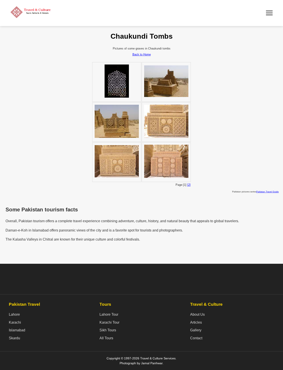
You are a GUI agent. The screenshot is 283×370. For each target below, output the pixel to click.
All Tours (106, 338)
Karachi (15, 322)
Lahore (14, 314)
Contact (196, 338)
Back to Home (141, 54)
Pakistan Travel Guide (267, 191)
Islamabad (17, 330)
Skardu (14, 338)
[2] (189, 184)
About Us (197, 314)
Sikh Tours (107, 330)
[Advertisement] (158, 12)
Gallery (195, 330)
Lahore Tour (108, 314)
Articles (196, 322)
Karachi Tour (109, 322)
